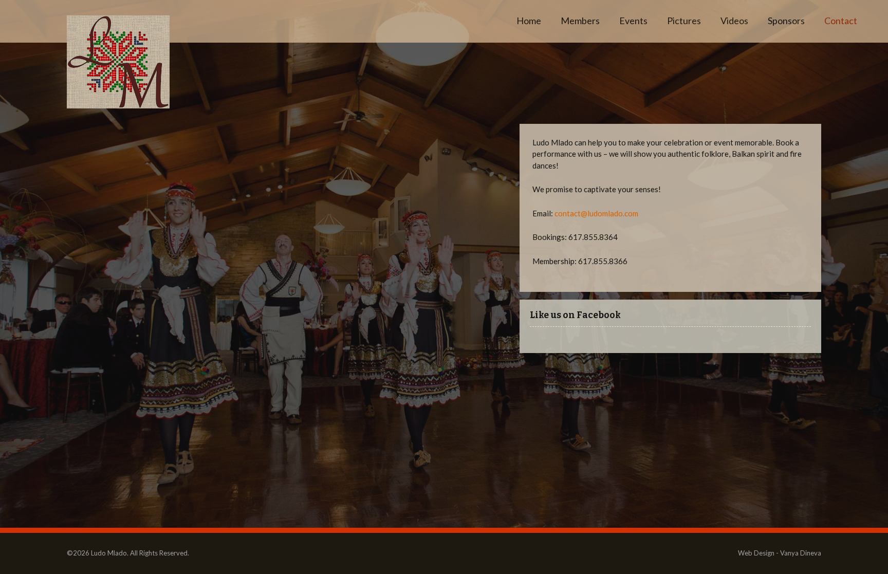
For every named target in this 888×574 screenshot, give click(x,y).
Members (580, 20)
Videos (734, 20)
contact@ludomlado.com (596, 213)
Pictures (684, 20)
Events (633, 20)
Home (528, 20)
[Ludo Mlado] (118, 61)
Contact (840, 20)
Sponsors (786, 20)
